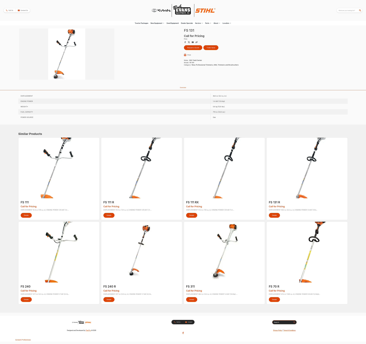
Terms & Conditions (289, 330)
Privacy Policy (277, 330)
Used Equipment (173, 23)
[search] (360, 10)
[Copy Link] (196, 42)
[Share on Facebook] (185, 42)
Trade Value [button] (211, 48)
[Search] (294, 322)
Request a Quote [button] (193, 48)
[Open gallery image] (66, 54)
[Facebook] (183, 333)
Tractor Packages (141, 23)
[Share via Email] (193, 42)
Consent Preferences (23, 340)
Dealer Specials (187, 23)
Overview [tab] (183, 87)
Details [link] (26, 215)
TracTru (88, 330)
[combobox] (350, 10)
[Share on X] (189, 42)
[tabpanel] (100, 54)
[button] (9, 10)
